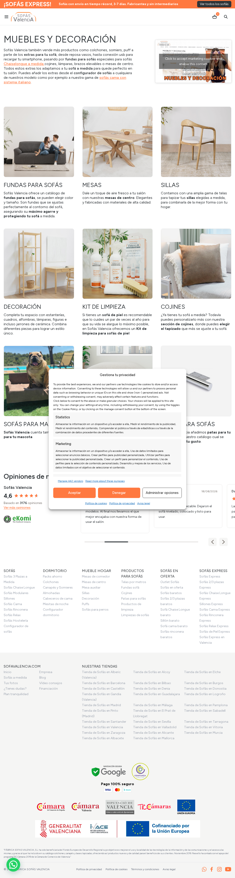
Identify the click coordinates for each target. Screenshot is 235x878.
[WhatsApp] (204, 869)
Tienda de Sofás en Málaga (153, 705)
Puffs (85, 604)
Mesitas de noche (55, 604)
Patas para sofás (133, 598)
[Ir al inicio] (23, 16)
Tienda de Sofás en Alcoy (151, 672)
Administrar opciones (162, 493)
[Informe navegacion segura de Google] (109, 771)
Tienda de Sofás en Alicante (153, 733)
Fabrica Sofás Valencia (32, 869)
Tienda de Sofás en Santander (104, 722)
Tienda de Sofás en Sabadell (205, 711)
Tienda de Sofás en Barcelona (103, 683)
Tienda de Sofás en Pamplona (206, 705)
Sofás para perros (95, 610)
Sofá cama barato (174, 626)
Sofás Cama (13, 604)
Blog (42, 678)
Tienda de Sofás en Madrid (101, 705)
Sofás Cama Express (214, 610)
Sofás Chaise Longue (19, 587)
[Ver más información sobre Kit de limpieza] (117, 282)
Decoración (90, 598)
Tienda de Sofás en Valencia (102, 727)
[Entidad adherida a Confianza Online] (140, 771)
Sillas (86, 593)
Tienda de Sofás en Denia (151, 689)
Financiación (48, 689)
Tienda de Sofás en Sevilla (152, 722)
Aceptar (74, 493)
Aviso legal (143, 503)
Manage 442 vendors (70, 480)
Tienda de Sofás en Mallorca (153, 738)
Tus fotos (11, 683)
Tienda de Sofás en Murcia (203, 733)
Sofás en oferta (171, 587)
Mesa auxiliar (91, 587)
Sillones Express (211, 604)
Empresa (45, 672)
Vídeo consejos (50, 683)
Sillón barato (169, 621)
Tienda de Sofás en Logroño (205, 694)
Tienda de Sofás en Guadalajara (156, 694)
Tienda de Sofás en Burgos (203, 683)
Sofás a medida (15, 678)
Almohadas (51, 593)
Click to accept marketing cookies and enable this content (193, 61)
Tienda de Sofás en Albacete (103, 738)
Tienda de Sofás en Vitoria (203, 727)
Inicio (7, 672)
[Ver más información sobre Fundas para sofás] (39, 162)
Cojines (126, 593)
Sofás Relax (12, 615)
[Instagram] (219, 869)
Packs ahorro (52, 576)
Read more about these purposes (105, 480)
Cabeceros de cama (58, 598)
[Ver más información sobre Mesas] (117, 156)
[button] (223, 542)
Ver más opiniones (17, 508)
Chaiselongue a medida (24, 64)
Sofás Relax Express (214, 626)
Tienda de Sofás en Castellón (103, 689)
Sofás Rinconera (16, 610)
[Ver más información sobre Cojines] (196, 280)
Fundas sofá (130, 587)
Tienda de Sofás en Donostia (205, 689)
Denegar (119, 493)
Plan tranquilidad (16, 694)
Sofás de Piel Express (214, 632)
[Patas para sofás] (196, 395)
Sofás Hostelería (16, 621)
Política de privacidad (122, 503)
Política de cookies (96, 503)
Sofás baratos (171, 593)
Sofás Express (209, 576)
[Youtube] (228, 869)
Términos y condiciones (145, 869)
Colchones (51, 582)
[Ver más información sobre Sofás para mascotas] (39, 392)
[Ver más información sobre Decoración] (39, 282)
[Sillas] (196, 158)
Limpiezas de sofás (135, 615)
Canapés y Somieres (58, 587)
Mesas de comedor (96, 576)
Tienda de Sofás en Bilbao (152, 683)
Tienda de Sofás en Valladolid (154, 727)
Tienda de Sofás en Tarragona (206, 722)
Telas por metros (133, 582)
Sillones (9, 598)
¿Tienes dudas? (15, 689)
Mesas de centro (94, 582)
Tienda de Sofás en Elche (202, 672)
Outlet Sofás (169, 582)
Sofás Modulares (16, 593)
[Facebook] (211, 869)
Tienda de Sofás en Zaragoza (103, 733)
